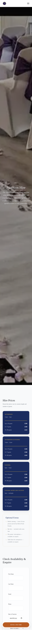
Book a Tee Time (16, 624)
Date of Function (12, 614)
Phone (9, 604)
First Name (11, 574)
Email (9, 594)
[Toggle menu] (28, 3)
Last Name (10, 584)
